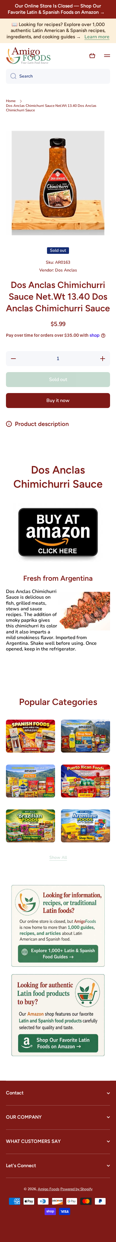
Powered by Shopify (76, 1189)
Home (10, 101)
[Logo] (28, 55)
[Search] (11, 76)
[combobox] (58, 76)
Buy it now (58, 400)
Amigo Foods (48, 1189)
